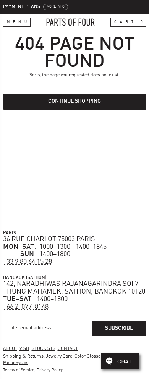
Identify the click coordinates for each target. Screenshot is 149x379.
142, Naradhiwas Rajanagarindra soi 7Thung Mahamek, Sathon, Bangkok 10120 (74, 288)
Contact (68, 349)
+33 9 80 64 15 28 (27, 261)
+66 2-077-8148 (26, 306)
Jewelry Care (59, 356)
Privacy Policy (50, 370)
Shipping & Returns (23, 356)
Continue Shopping (74, 101)
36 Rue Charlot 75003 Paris (49, 239)
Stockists (43, 349)
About (10, 349)
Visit (24, 349)
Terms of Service (18, 370)
